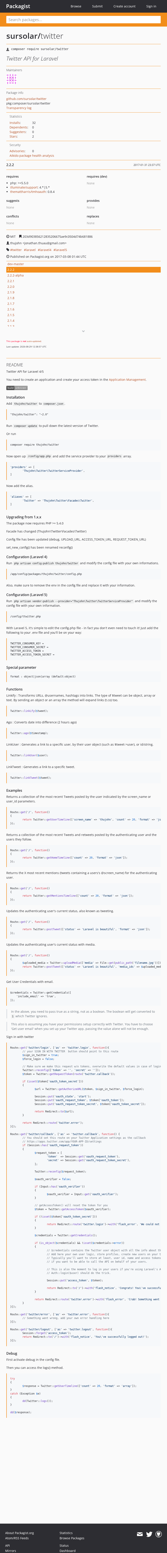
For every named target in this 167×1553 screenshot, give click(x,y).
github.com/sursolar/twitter (26, 99)
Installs (15, 123)
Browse (76, 6)
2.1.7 (10, 304)
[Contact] (140, 1534)
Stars (13, 136)
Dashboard (68, 1551)
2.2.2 (10, 270)
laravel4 (45, 250)
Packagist (18, 6)
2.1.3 (10, 326)
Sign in (151, 6)
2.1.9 (10, 292)
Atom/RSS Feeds (17, 1538)
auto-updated (34, 341)
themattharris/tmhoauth (28, 192)
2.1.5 (10, 315)
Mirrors (10, 1551)
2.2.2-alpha (15, 275)
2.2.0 (10, 287)
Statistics (66, 1533)
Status (64, 1545)
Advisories (17, 151)
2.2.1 (10, 281)
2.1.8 (10, 298)
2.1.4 (10, 320)
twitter (17, 250)
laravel (31, 250)
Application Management (127, 379)
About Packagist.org (19, 1533)
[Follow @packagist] (149, 1534)
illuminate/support (24, 187)
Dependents (18, 127)
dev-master (15, 264)
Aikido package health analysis (32, 155)
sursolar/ (23, 35)
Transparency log (19, 108)
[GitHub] (158, 1534)
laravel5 (61, 250)
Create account (124, 6)
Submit (97, 6)
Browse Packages (72, 1538)
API (7, 1545)
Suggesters (18, 132)
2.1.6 (10, 309)
